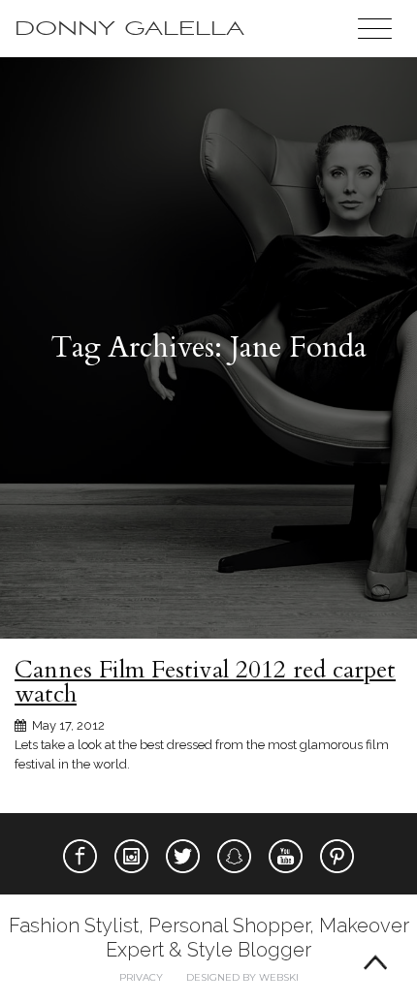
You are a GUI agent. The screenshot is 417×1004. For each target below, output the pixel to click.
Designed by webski (242, 977)
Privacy (141, 977)
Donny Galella (129, 29)
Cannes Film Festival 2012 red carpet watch (205, 681)
